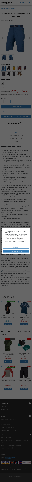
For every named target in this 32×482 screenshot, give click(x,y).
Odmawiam (16, 247)
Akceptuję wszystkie (16, 251)
